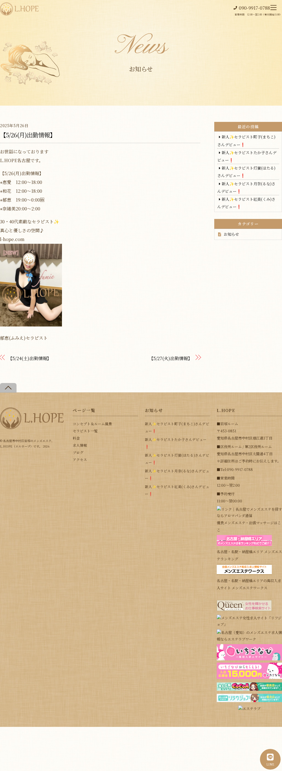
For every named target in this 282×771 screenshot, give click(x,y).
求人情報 (80, 445)
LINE (270, 764)
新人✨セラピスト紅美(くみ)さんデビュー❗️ (177, 490)
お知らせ (231, 234)
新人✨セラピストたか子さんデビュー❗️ (176, 443)
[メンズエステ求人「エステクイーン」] (244, 609)
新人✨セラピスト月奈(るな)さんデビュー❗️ (177, 474)
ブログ (78, 452)
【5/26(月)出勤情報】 (28, 134)
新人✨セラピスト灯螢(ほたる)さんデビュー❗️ (177, 459)
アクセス (80, 459)
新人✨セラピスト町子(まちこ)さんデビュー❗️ (177, 427)
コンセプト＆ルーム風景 (92, 423)
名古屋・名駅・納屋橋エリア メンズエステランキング (249, 555)
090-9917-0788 (254, 7)
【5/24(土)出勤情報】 (29, 358)
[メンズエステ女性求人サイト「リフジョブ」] (249, 624)
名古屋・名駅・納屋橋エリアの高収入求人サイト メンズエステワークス (249, 584)
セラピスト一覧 (85, 430)
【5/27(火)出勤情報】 (170, 358)
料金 (76, 438)
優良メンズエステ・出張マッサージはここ (249, 526)
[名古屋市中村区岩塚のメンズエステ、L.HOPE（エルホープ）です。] (32, 426)
